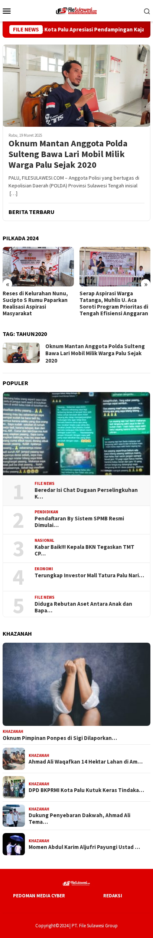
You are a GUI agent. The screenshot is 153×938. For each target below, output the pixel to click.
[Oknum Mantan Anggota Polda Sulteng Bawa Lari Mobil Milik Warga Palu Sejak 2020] (76, 85)
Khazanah (13, 731)
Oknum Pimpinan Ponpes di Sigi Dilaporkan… (60, 738)
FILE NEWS (45, 483)
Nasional (44, 540)
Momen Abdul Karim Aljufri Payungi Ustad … (84, 847)
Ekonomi (44, 568)
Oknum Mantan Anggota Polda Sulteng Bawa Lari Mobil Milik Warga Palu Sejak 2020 (68, 154)
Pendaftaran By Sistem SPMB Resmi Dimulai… (79, 522)
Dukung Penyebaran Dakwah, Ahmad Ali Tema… (79, 818)
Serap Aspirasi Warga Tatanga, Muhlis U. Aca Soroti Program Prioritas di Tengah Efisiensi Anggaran (56, 303)
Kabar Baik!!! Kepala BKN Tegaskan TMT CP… (84, 550)
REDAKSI (112, 896)
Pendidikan (46, 511)
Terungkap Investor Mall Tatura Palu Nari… (89, 575)
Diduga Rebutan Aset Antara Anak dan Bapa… (83, 607)
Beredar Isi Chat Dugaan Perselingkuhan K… (86, 493)
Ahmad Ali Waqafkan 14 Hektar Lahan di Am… (86, 761)
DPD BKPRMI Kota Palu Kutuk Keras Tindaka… (86, 790)
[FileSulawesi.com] (76, 10)
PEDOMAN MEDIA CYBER (39, 896)
